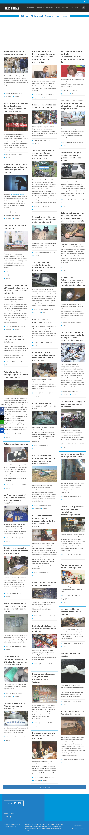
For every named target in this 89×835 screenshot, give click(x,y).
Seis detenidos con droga (16, 444)
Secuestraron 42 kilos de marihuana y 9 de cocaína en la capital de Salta (44, 219)
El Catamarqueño (16, 361)
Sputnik (13, 154)
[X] (2, 417)
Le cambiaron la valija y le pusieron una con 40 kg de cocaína (73, 404)
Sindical (36, 94)
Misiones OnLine (73, 759)
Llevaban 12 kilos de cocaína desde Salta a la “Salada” (72, 611)
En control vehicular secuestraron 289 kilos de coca (44, 406)
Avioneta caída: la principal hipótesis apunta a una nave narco (16, 374)
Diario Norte (43, 309)
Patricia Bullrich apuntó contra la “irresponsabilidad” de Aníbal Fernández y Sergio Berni (73, 56)
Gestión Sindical (43, 94)
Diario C (70, 267)
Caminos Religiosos (61, 8)
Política (7, 93)
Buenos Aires (30, 8)
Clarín (69, 90)
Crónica (42, 140)
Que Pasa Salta (44, 664)
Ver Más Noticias (44, 787)
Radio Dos (14, 434)
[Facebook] (78, 1)
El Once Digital (44, 777)
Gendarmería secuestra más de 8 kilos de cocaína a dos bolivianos (16, 550)
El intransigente (44, 252)
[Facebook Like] (2, 413)
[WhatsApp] (2, 422)
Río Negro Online (44, 342)
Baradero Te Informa (74, 199)
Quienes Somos (78, 825)
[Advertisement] (44, 32)
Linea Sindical (74, 8)
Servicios (75, 828)
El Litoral (14, 693)
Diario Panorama (44, 393)
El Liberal (42, 505)
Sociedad (8, 154)
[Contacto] (84, 1)
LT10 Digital (71, 496)
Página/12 (13, 93)
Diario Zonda (15, 737)
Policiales (64, 199)
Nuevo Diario (15, 538)
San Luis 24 (71, 322)
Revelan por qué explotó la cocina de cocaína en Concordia (43, 735)
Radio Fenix (71, 701)
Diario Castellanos (73, 444)
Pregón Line (15, 593)
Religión (7, 212)
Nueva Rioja (43, 723)
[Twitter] (81, 1)
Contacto (82, 828)
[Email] (2, 426)
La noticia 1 (71, 554)
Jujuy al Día (42, 206)
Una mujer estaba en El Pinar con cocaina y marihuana (14, 706)
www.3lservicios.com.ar (10, 826)
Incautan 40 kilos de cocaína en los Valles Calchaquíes (14, 339)
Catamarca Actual (16, 485)
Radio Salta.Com (44, 615)
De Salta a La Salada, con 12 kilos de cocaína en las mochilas (44, 628)
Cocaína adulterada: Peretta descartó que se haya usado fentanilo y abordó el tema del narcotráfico (43, 56)
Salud (63, 142)
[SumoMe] (2, 430)
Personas (49, 8)
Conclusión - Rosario (72, 142)
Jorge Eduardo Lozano (17, 194)
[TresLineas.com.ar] (13, 7)
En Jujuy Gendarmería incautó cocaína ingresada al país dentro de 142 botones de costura (43, 521)
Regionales (40, 8)
